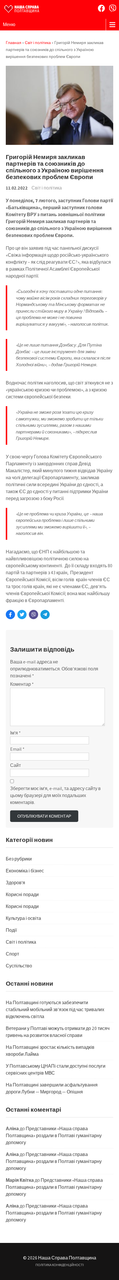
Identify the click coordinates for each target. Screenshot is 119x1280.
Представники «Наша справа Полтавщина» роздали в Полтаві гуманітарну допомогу (54, 1136)
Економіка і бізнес (25, 871)
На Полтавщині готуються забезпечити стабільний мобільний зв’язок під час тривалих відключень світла (55, 1010)
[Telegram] (45, 614)
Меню (9, 24)
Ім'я (15, 733)
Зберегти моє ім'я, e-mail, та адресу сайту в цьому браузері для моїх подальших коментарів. (55, 795)
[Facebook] (101, 8)
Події (11, 930)
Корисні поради (22, 894)
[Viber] (112, 8)
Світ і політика (46, 188)
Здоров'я (15, 883)
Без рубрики (19, 859)
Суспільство (19, 966)
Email (17, 749)
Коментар (22, 684)
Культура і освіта (23, 918)
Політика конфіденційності (60, 1265)
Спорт (12, 954)
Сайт (15, 765)
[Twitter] (22, 614)
